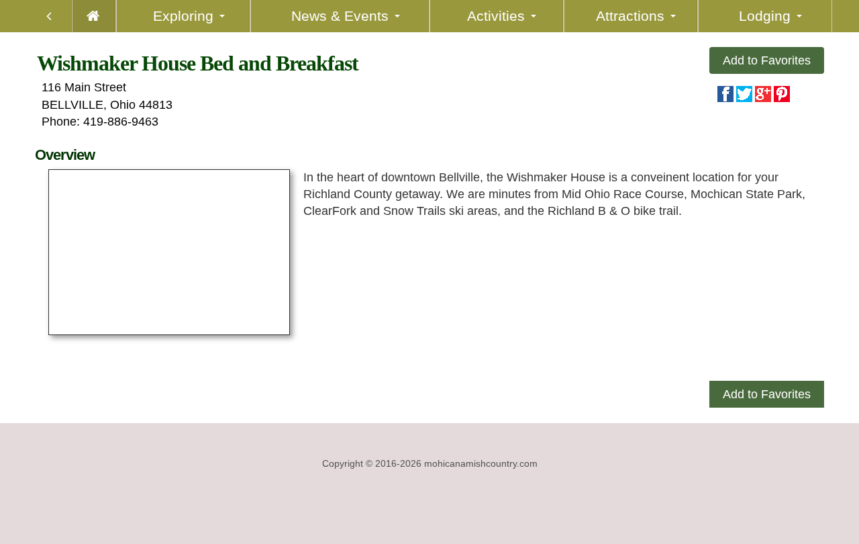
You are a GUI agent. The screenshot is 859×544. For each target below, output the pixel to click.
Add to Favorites (767, 60)
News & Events (340, 16)
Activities (496, 16)
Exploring (183, 16)
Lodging (765, 16)
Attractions (630, 16)
